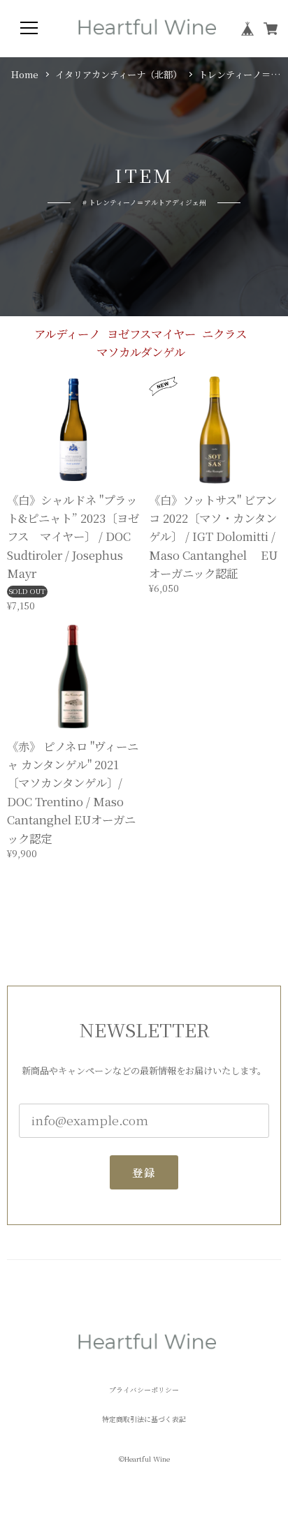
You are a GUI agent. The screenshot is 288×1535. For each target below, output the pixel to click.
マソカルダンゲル (140, 351)
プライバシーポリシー (144, 1390)
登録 (143, 1172)
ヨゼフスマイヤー (151, 333)
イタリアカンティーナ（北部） (118, 74)
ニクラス (224, 333)
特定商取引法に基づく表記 (144, 1419)
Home (24, 74)
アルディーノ (67, 333)
